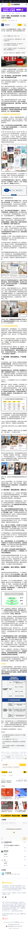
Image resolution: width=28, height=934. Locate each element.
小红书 (19, 69)
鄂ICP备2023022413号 (14, 924)
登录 (14, 832)
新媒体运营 (18, 13)
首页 (6, 13)
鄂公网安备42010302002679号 (15, 926)
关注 (20, 25)
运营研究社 (13, 20)
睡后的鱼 (6, 851)
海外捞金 (19, 892)
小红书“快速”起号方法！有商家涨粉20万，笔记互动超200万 (14, 40)
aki (4, 859)
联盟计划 (5, 894)
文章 (9, 13)
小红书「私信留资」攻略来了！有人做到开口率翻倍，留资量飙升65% (14, 49)
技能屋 (13, 13)
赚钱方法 (4, 892)
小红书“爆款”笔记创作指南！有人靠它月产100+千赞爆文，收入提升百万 (13, 44)
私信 (25, 25)
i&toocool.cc (17, 913)
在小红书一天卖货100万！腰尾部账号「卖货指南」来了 (7, 782)
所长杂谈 (9, 892)
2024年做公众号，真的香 (21, 780)
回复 (25, 847)
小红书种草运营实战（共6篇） (13, 29)
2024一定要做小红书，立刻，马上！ (12, 36)
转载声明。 (9, 757)
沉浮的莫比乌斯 (8, 842)
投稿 (9, 894)
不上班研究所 (16, 922)
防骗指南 (14, 892)
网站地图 (24, 892)
